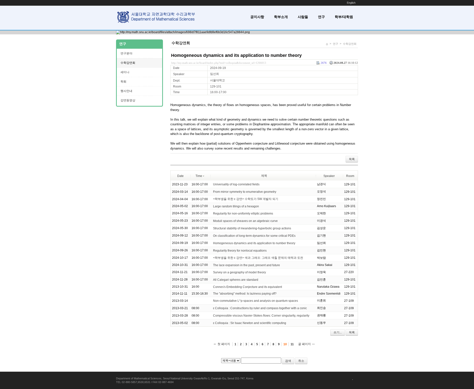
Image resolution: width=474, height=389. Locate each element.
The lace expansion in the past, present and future (246, 265)
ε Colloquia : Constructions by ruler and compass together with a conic (260, 308)
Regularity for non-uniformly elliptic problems (243, 213)
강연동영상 (127, 100)
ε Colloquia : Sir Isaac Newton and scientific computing (249, 323)
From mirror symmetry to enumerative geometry (244, 192)
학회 (123, 81)
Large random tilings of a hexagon (236, 206)
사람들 (303, 17)
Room (350, 176)
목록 (352, 159)
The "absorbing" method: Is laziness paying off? (244, 293)
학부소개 (281, 17)
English (351, 2)
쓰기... (338, 332)
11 (292, 344)
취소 (301, 361)
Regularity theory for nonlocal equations (240, 250)
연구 (321, 17)
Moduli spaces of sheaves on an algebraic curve (245, 221)
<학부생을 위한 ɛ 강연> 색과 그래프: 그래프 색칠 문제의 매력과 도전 (258, 257)
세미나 (124, 72)
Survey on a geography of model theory (240, 272)
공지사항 (257, 17)
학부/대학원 (344, 17)
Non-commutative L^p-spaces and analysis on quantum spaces (255, 301)
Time (199, 176)
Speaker (329, 176)
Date (180, 176)
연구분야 (126, 53)
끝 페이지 (304, 344)
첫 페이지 (223, 344)
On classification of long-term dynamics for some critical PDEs (254, 236)
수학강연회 (349, 43)
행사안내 (126, 91)
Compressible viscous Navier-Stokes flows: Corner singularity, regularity (261, 315)
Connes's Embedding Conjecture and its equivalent (247, 286)
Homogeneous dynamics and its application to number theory (236, 55)
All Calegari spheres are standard (235, 279)
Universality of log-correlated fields (236, 184)
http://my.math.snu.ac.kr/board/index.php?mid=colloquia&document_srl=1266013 (218, 62)
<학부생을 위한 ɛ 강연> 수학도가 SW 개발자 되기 (245, 199)
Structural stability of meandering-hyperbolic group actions (252, 228)
